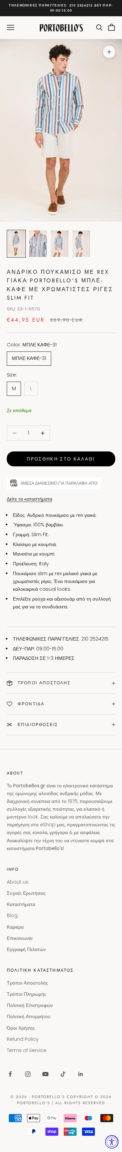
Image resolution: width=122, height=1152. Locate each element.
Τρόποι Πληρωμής (26, 994)
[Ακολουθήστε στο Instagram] (27, 1074)
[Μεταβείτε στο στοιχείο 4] (81, 244)
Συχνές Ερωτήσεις (26, 893)
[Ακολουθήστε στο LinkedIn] (80, 1074)
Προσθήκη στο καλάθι (61, 459)
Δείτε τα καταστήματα (29, 499)
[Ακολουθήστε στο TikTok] (63, 1074)
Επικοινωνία (20, 938)
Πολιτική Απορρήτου (28, 1016)
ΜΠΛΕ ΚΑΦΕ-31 (29, 358)
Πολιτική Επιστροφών (30, 1005)
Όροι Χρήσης (21, 1028)
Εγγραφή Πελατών (26, 949)
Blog (12, 915)
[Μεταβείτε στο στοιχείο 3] (59, 244)
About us (17, 881)
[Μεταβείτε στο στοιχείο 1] (16, 244)
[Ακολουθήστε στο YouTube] (45, 1074)
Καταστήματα (21, 904)
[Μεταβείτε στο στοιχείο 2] (37, 244)
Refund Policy (23, 1039)
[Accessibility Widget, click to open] (112, 1142)
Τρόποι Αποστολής (27, 982)
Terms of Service (26, 1050)
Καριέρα (15, 927)
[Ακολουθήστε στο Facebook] (10, 1074)
